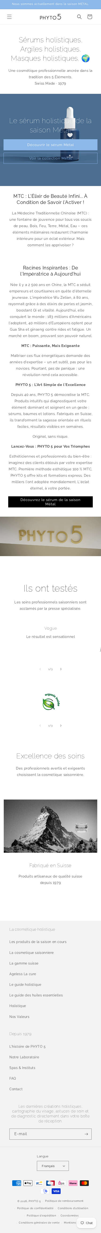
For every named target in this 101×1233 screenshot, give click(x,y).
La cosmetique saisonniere (31, 953)
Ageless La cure (22, 974)
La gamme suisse (24, 963)
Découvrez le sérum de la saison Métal (50, 502)
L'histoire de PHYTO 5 (27, 1046)
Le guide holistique (25, 984)
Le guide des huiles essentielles (36, 995)
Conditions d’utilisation (73, 1208)
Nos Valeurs (19, 1017)
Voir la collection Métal (50, 158)
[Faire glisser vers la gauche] (40, 669)
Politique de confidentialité (35, 1208)
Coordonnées (70, 1215)
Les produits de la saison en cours (37, 942)
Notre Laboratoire (24, 1057)
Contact (16, 1089)
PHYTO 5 (35, 1201)
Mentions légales (75, 1222)
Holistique (17, 1006)
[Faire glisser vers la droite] (61, 669)
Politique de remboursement (64, 1201)
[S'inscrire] (86, 1134)
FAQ (12, 1078)
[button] (9, 17)
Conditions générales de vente (39, 1222)
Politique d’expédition (41, 1215)
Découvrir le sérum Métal (50, 145)
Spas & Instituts (22, 1068)
